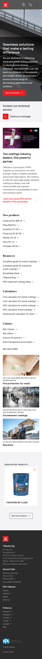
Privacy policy (8, 579)
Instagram (7, 615)
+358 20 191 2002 (16, 561)
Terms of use (8, 576)
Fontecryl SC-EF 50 (12, 233)
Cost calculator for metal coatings (19, 297)
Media (5, 597)
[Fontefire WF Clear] (21, 486)
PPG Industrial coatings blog (16, 282)
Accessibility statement (12, 582)
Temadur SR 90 (10, 246)
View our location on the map (14, 564)
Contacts (6, 594)
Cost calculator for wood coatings (19, 301)
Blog (4, 627)
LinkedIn (6, 624)
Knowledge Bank (11, 273)
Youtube (6, 618)
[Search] (30, 4)
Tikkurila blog (9, 277)
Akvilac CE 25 (9, 237)
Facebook (6, 612)
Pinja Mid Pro (9, 225)
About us (6, 600)
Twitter (5, 621)
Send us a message (20, 116)
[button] (23, 4)
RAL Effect (8, 333)
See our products (12, 93)
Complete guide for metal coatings (20, 261)
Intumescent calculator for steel (18, 314)
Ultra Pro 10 (8, 242)
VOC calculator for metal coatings (19, 305)
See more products (19, 516)
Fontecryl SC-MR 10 (12, 221)
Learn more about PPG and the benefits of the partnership (17, 200)
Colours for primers (12, 338)
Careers (6, 590)
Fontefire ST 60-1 (11, 229)
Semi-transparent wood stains (17, 342)
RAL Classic (8, 329)
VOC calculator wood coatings (17, 309)
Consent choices (8, 652)
